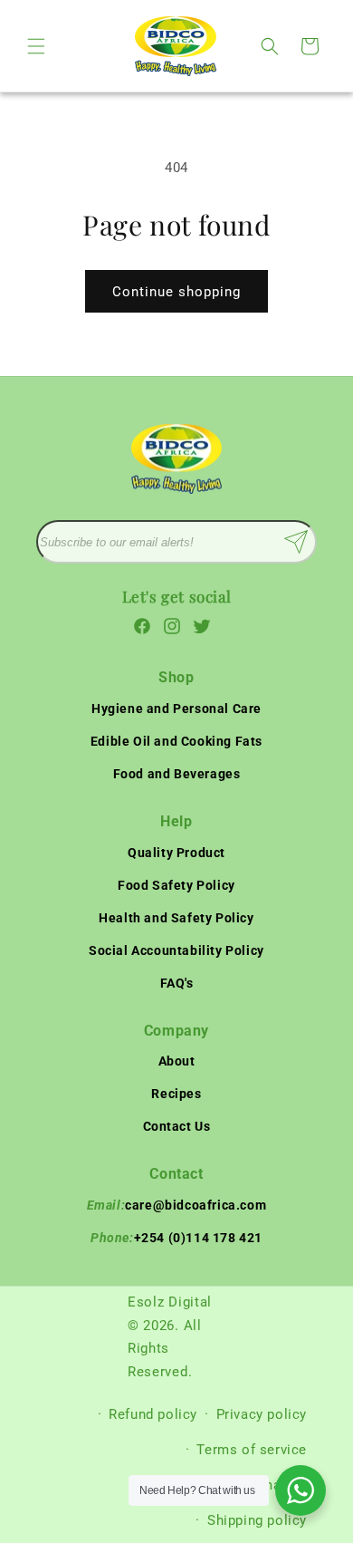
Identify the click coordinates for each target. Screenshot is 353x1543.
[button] (36, 46)
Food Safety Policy (176, 885)
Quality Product (176, 852)
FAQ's (177, 983)
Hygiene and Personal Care (176, 708)
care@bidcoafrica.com (177, 1205)
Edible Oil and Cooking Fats (176, 741)
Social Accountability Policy (176, 950)
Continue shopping (176, 292)
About (177, 1061)
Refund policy (153, 1414)
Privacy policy (261, 1414)
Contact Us (177, 1126)
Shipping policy (257, 1520)
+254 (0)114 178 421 (176, 1237)
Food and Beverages (177, 774)
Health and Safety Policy (176, 918)
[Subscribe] (296, 542)
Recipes (176, 1093)
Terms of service (251, 1450)
